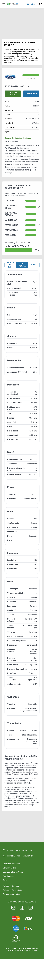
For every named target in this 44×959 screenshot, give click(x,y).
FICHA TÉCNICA (22, 265)
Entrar (32, 4)
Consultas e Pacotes (11, 864)
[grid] (22, 511)
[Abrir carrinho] (3, 4)
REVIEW (33, 265)
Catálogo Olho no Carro (13, 872)
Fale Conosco (9, 876)
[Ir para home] (12, 4)
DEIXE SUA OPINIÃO (13, 94)
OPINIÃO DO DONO (10, 265)
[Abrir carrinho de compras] (40, 4)
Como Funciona (9, 868)
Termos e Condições (11, 894)
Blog (5, 880)
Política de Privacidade (12, 890)
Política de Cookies (11, 886)
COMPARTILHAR (31, 94)
